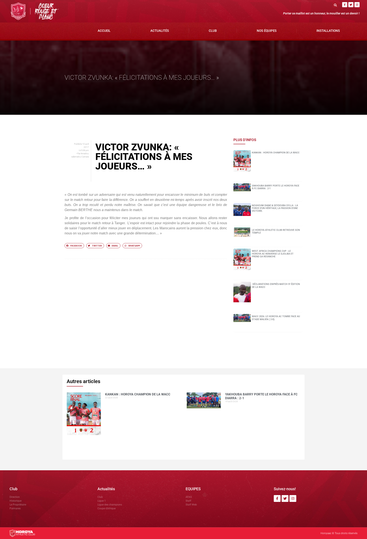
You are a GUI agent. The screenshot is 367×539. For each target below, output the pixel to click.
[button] (335, 5)
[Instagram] (357, 4)
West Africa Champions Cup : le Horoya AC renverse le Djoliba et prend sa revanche (273, 254)
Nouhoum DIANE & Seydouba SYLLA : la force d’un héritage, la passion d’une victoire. (275, 208)
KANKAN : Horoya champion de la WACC (275, 152)
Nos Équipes (267, 31)
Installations (328, 31)
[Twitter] (350, 4)
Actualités (159, 31)
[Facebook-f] (344, 4)
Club (213, 31)
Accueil (104, 31)
